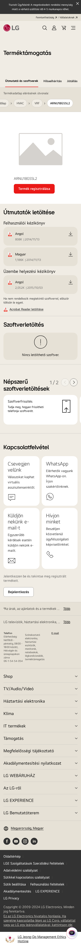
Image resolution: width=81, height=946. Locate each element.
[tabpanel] (40, 260)
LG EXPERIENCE (18, 800)
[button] (44, 28)
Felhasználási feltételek (47, 884)
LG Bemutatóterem (21, 812)
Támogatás (13, 738)
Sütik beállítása (14, 884)
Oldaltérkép (12, 856)
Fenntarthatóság (45, 17)
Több (66, 609)
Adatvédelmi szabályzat (20, 870)
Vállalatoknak (67, 17)
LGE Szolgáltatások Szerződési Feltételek (33, 863)
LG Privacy (11, 898)
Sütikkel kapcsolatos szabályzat (26, 877)
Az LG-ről (12, 787)
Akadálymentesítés (17, 891)
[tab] (21, 81)
